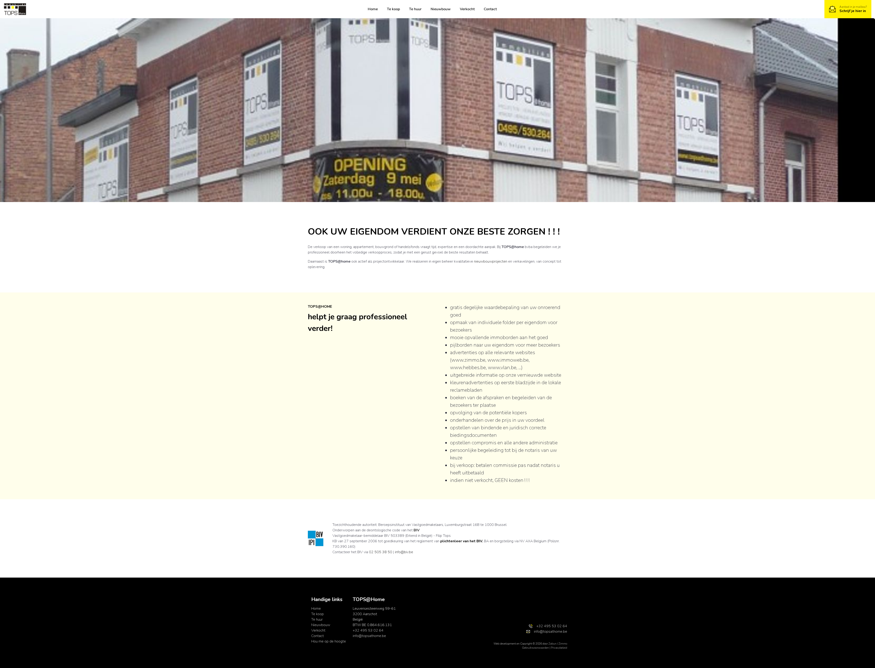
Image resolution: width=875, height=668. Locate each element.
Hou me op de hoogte (328, 641)
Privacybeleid (559, 648)
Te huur (415, 9)
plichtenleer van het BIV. (461, 541)
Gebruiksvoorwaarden (536, 648)
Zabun (552, 643)
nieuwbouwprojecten (490, 261)
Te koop (393, 9)
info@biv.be (404, 552)
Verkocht (467, 9)
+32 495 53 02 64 (368, 630)
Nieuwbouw (441, 9)
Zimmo (562, 643)
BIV (416, 530)
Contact (490, 9)
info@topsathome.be (369, 635)
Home (373, 9)
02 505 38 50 (380, 552)
